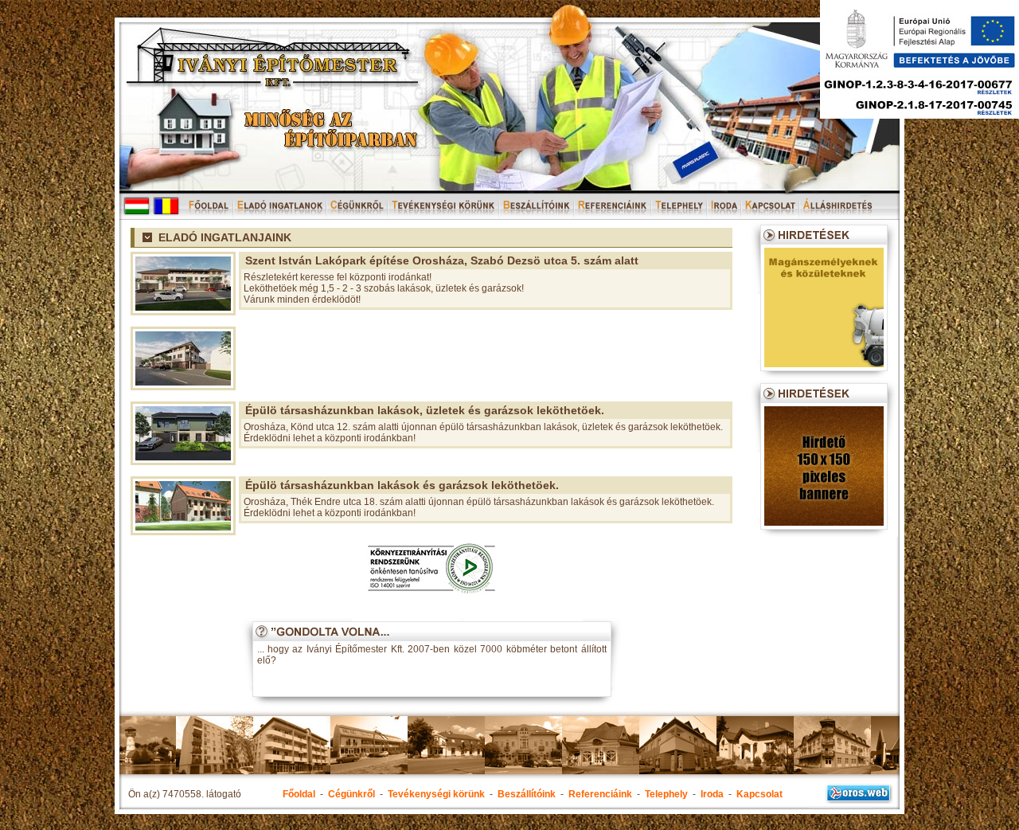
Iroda (712, 794)
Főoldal (299, 794)
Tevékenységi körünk (436, 794)
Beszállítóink (527, 794)
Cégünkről (351, 794)
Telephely (666, 794)
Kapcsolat (759, 794)
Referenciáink (600, 794)
